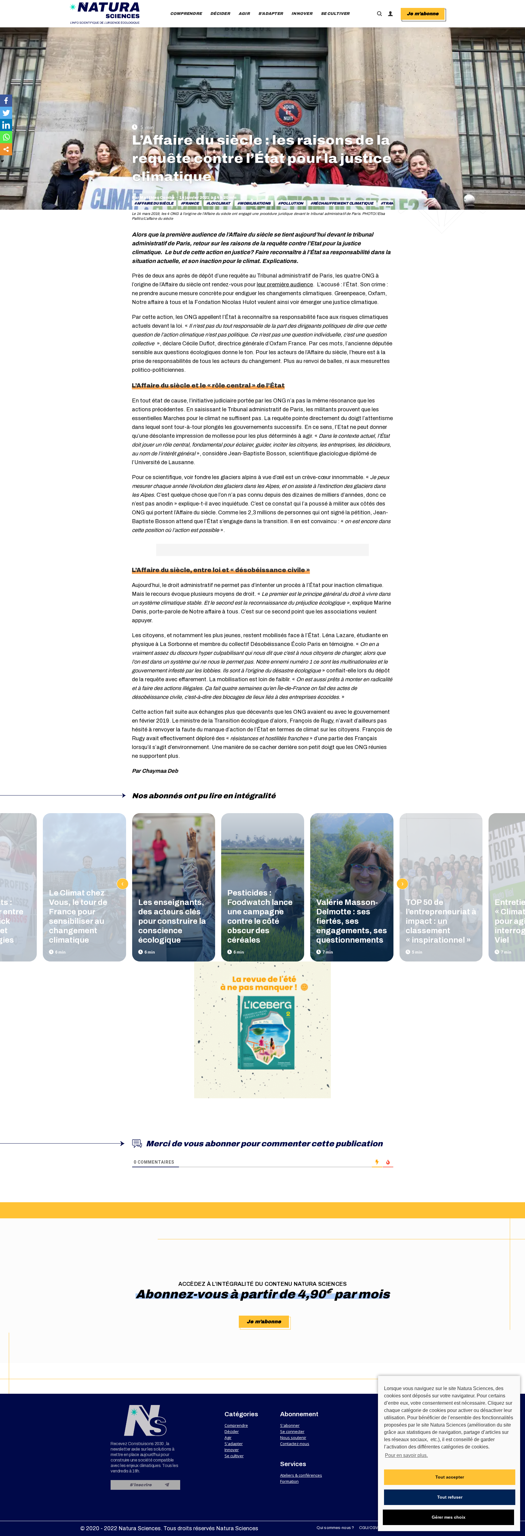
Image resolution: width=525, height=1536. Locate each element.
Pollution (291, 203)
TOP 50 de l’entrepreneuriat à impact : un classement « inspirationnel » (441, 921)
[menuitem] (186, 13)
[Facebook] (6, 101)
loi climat (219, 203)
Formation (289, 1481)
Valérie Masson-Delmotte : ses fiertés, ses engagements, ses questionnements (351, 921)
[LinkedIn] (6, 125)
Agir (228, 1437)
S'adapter (234, 1443)
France (191, 203)
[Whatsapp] (6, 137)
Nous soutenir (293, 1437)
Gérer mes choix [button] (448, 1517)
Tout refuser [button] (449, 1497)
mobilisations (255, 203)
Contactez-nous (294, 1443)
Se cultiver (234, 1455)
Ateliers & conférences (301, 1475)
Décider (232, 1431)
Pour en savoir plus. (406, 1455)
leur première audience (285, 284)
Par (153, 197)
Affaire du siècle (155, 203)
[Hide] (2, 161)
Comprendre (236, 1425)
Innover (232, 1449)
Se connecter (292, 1431)
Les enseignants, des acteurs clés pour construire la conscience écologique (172, 921)
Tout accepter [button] (449, 1477)
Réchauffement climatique (343, 203)
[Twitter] (6, 113)
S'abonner (290, 1425)
